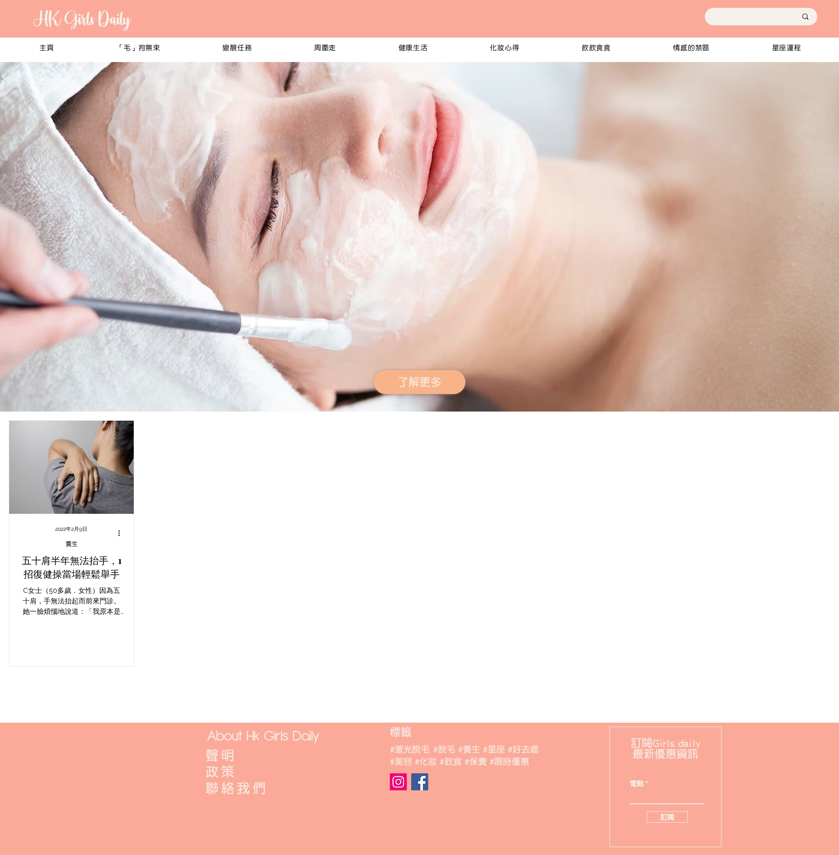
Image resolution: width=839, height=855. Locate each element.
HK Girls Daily (81, 19)
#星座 (494, 749)
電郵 (637, 783)
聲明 (221, 755)
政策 (221, 771)
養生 (72, 544)
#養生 (469, 749)
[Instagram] (398, 781)
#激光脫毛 (410, 749)
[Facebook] (419, 781)
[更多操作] (122, 533)
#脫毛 (444, 749)
